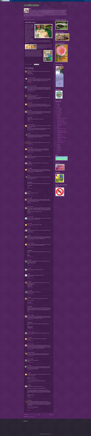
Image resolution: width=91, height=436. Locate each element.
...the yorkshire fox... (30, 77)
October (58, 111)
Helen (28, 141)
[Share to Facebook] (37, 64)
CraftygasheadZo (29, 352)
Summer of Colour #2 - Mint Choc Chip (61, 129)
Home (39, 414)
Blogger (50, 433)
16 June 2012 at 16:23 (30, 382)
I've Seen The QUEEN (60, 142)
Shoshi (28, 385)
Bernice (28, 337)
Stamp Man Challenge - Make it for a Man (62, 133)
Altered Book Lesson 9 (60, 135)
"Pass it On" (37, 40)
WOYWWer (29, 25)
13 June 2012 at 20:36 (30, 294)
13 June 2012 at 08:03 (30, 144)
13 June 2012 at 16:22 (30, 270)
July (58, 115)
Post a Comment (28, 410)
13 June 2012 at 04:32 (30, 107)
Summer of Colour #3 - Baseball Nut (62, 122)
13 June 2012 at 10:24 (30, 195)
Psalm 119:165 (61, 80)
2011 (57, 152)
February (58, 148)
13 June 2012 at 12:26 (30, 232)
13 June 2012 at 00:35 (30, 82)
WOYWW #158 (59, 134)
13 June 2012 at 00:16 (30, 74)
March (58, 147)
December (58, 108)
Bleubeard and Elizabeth (31, 85)
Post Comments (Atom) (31, 416)
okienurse (28, 155)
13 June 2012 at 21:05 (30, 319)
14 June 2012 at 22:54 (30, 369)
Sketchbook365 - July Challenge (61, 124)
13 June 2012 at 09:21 (30, 188)
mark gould (29, 290)
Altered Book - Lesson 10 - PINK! (61, 118)
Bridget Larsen (29, 70)
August (58, 114)
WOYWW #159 (59, 125)
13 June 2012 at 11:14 (30, 213)
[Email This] (34, 64)
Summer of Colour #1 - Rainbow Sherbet (61, 138)
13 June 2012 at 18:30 (30, 278)
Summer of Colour (30, 28)
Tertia (28, 161)
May (28, 228)
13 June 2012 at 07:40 (30, 130)
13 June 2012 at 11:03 (30, 203)
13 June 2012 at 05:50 (30, 114)
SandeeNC (28, 102)
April (58, 145)
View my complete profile (27, 17)
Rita (28, 133)
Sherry (28, 400)
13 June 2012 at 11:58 (30, 225)
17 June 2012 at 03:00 (30, 397)
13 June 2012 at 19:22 (30, 287)
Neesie (28, 94)
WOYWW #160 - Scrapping (61, 121)
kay (27, 273)
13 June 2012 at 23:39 (30, 340)
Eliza (28, 372)
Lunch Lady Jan (29, 124)
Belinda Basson (29, 343)
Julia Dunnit (29, 147)
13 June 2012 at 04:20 (30, 99)
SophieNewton (29, 358)
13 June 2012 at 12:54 (30, 247)
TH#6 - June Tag (59, 139)
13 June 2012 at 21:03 (30, 311)
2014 (57, 104)
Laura (28, 191)
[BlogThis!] (35, 64)
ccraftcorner (31, 5)
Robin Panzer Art (29, 331)
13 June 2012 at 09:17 (30, 172)
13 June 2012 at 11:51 (30, 220)
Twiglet (28, 268)
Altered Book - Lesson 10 (60, 119)
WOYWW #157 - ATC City (61, 141)
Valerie (28, 365)
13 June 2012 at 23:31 (30, 334)
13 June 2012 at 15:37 (30, 265)
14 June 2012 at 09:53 (30, 362)
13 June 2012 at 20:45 (30, 303)
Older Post (51, 414)
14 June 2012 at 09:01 (30, 355)
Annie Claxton (29, 216)
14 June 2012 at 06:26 (30, 349)
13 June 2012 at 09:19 (30, 179)
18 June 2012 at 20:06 (30, 408)
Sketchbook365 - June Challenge (61, 130)
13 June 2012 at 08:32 (30, 165)
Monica (28, 259)
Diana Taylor (29, 206)
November (58, 109)
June (58, 117)
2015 (57, 102)
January (58, 150)
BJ (30, 8)
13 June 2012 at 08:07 (30, 152)
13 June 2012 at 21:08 (30, 328)
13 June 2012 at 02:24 (30, 91)
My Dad (58, 127)
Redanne (28, 110)
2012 (57, 107)
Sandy (28, 235)
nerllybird (28, 198)
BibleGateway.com (59, 84)
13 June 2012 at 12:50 (30, 239)
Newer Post (26, 414)
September (58, 112)
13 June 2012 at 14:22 (30, 256)
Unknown (28, 168)
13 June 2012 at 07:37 (30, 121)
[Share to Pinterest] (38, 64)
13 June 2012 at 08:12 (30, 158)
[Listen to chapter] (59, 81)
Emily (28, 297)
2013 (57, 105)
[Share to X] (36, 64)
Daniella (28, 281)
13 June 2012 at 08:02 (30, 138)
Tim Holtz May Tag (48, 45)
